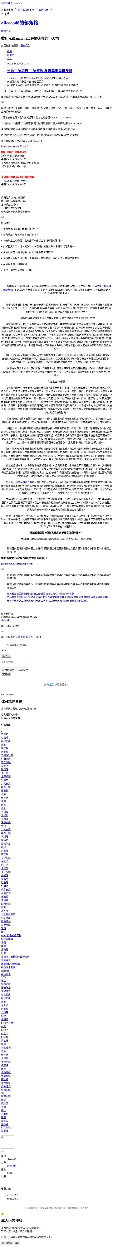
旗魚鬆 (4, 790)
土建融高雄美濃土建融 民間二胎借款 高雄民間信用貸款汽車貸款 (40, 593)
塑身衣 (4, 1121)
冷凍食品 (6, 822)
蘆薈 (3, 1100)
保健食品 (6, 889)
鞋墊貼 (4, 780)
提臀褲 (4, 1130)
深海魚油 (6, 903)
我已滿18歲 (7, 1243)
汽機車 (22, 645)
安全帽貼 (6, 762)
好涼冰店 (6, 759)
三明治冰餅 (7, 755)
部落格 (10, 55)
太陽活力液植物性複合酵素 (15, 956)
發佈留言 (6, 674)
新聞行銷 (6, 1096)
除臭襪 (4, 748)
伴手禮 (4, 798)
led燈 (3, 1026)
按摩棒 (4, 1065)
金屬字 (4, 1019)
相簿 (9, 51)
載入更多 (6, 656)
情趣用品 (6, 1062)
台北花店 (6, 994)
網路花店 (6, 984)
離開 (17, 1243)
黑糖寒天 (6, 960)
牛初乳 (4, 900)
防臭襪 (4, 752)
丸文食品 (6, 783)
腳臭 (3, 745)
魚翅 (3, 826)
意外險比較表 (8, 914)
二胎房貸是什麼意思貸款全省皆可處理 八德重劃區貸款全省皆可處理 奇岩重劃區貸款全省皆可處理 (58, 597)
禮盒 (3, 794)
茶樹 (3, 1107)
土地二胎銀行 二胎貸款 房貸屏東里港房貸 (39, 71)
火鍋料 (4, 815)
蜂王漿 (4, 896)
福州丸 (4, 819)
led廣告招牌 (7, 1023)
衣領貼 (4, 734)
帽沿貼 (4, 737)
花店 (3, 980)
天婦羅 (4, 812)
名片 (9, 58)
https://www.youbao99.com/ (14, 146)
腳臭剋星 (6, 741)
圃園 (3, 1117)
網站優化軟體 (8, 967)
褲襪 (3, 1044)
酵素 (3, 907)
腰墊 (3, 946)
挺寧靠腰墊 (7, 939)
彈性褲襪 (6, 1047)
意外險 (4, 911)
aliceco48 (5, 620)
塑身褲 (4, 1124)
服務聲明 (84, 1208)
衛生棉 (4, 1079)
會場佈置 (6, 991)
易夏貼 (4, 766)
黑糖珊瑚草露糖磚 (10, 964)
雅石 (3, 928)
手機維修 (6, 1076)
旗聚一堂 (6, 787)
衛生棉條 (6, 1083)
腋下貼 (4, 769)
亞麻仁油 (6, 893)
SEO (3, 977)
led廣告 (5, 1030)
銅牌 (3, 1016)
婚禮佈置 (6, 987)
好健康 (4, 886)
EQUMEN (6, 1127)
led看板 (5, 1037)
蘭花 (3, 932)
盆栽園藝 (6, 925)
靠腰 (3, 942)
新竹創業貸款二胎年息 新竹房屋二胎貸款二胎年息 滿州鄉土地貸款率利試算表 (47, 601)
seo (2, 1093)
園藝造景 (6, 921)
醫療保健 (25, 45)
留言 (28, 636)
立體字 (4, 1012)
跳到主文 (6, 31)
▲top (3, 650)
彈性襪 (4, 1040)
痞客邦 (21, 636)
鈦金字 (4, 1033)
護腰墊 (4, 949)
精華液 (4, 1103)
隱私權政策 (73, 1208)
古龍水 (4, 1114)
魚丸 (3, 808)
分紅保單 (6, 918)
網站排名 (6, 974)
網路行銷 (6, 1090)
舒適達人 (6, 1086)
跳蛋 (3, 1069)
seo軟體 (5, 971)
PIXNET (34, 1208)
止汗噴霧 (6, 776)
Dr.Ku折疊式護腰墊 (11, 935)
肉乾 (3, 805)
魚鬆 (3, 801)
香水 (3, 1110)
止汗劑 (4, 773)
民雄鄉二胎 (26, 482)
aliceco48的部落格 (19, 22)
